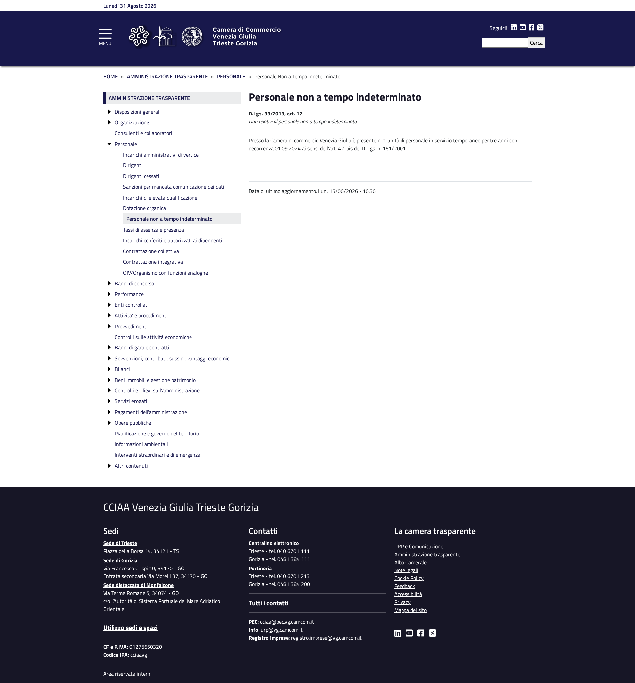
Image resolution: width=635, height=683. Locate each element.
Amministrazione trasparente (149, 98)
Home (110, 76)
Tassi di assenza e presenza (153, 230)
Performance (129, 294)
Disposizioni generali (138, 111)
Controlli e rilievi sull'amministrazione (157, 390)
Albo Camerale (410, 562)
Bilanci (122, 369)
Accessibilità (408, 594)
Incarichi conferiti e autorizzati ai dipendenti (172, 240)
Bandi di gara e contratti (142, 347)
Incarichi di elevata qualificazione (160, 198)
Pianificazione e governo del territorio (157, 433)
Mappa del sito (410, 610)
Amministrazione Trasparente (167, 76)
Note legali (406, 570)
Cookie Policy (409, 578)
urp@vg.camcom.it (282, 630)
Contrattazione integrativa (153, 262)
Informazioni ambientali (141, 444)
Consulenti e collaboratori (143, 133)
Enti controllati (131, 305)
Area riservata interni (127, 674)
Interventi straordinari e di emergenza (157, 455)
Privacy (402, 602)
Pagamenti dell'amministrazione (151, 412)
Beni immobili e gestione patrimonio (155, 380)
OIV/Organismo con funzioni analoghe (165, 273)
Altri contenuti (131, 466)
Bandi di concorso (134, 283)
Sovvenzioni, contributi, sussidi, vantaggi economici (173, 358)
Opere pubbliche (133, 423)
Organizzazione (132, 122)
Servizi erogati (131, 401)
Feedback (404, 586)
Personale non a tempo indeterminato (169, 219)
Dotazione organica (144, 208)
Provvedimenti (131, 326)
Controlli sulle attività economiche (153, 337)
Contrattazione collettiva (151, 251)
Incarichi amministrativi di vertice (161, 155)
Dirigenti (133, 165)
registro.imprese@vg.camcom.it (326, 638)
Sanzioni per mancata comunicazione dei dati (173, 187)
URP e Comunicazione (418, 546)
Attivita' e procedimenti (141, 315)
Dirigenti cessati (141, 176)
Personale (231, 76)
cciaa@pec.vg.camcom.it (287, 622)
